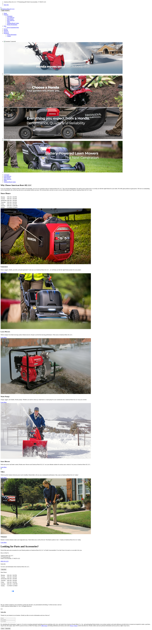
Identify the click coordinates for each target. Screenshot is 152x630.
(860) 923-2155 (8, 3)
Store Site (6, 4)
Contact (9, 36)
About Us (6, 31)
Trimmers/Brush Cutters (13, 23)
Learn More (4, 272)
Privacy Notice (4, 588)
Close (2, 628)
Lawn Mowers (10, 17)
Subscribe (3, 569)
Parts (5, 26)
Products (6, 14)
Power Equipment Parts (13, 27)
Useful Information (11, 34)
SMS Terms (4, 596)
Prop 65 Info (4, 599)
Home (5, 13)
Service (6, 29)
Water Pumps (10, 19)
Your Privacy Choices (6, 591)
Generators (9, 16)
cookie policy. (65, 604)
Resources (6, 33)
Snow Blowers (10, 20)
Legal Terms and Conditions (8, 594)
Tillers (8, 21)
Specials (6, 30)
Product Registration (12, 24)
